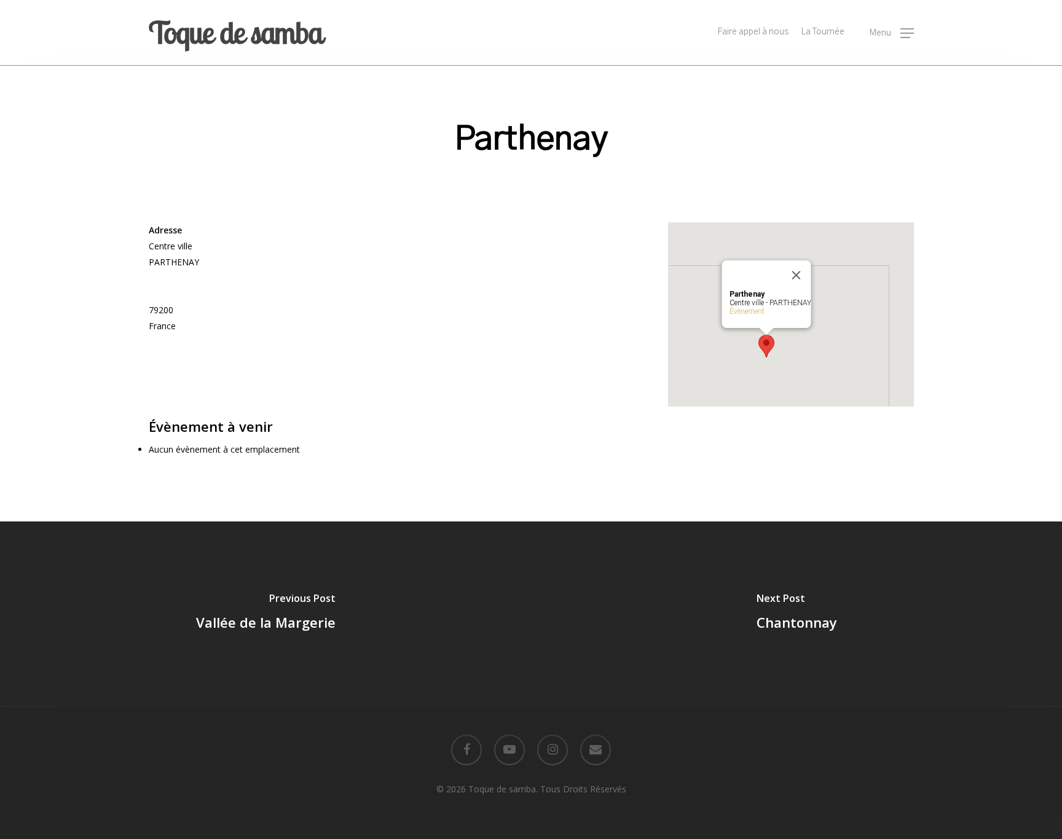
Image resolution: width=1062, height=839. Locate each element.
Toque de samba (235, 32)
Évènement (746, 311)
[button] (891, 32)
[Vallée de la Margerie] (265, 613)
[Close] (796, 275)
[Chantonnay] (796, 613)
